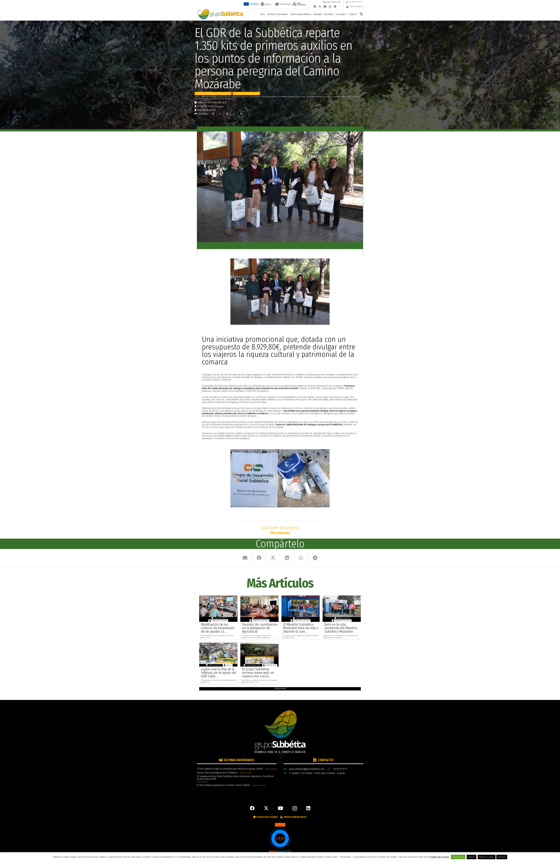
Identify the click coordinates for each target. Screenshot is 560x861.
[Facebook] (315, 7)
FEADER (264, 96)
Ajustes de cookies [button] (486, 857)
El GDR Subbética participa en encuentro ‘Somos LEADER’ (223, 785)
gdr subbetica (273, 96)
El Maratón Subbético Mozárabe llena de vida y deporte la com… (300, 628)
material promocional (315, 96)
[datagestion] (280, 838)
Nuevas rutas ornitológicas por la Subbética (217, 772)
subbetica (232, 99)
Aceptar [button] (471, 857)
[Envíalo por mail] (245, 557)
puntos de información (218, 99)
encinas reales (254, 96)
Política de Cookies (439, 857)
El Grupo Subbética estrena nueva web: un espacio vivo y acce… (258, 672)
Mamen (229, 665)
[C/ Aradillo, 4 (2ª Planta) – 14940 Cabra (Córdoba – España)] (286, 773)
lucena (298, 96)
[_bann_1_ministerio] (266, 4)
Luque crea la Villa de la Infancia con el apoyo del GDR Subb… (218, 672)
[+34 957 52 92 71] (330, 769)
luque (303, 96)
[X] (320, 7)
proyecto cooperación (342, 96)
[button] (354, 7)
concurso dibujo (230, 96)
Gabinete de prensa (206, 110)
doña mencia (243, 96)
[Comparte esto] (213, 113)
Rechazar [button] (501, 857)
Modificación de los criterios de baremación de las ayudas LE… (218, 628)
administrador (270, 665)
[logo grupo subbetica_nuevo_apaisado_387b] (220, 14)
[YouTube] (325, 7)
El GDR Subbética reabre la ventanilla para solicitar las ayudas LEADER (230, 768)
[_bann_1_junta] (299, 4)
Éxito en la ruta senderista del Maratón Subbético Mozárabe (340, 628)
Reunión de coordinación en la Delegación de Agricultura (259, 628)
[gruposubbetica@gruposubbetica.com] (286, 769)
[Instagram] (330, 7)
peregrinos (328, 96)
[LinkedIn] (335, 7)
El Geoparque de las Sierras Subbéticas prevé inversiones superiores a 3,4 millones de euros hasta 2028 (235, 777)
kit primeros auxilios (286, 96)
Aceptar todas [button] (458, 857)
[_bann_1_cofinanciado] (251, 4)
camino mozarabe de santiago (211, 96)
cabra (197, 96)
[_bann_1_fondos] (282, 4)
